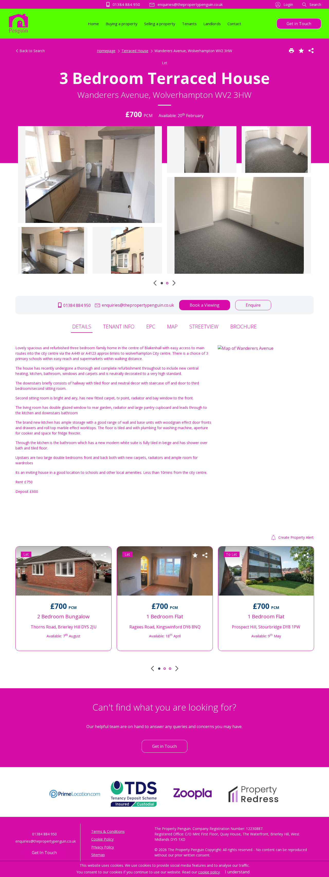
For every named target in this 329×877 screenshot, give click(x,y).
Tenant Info (118, 326)
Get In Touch (44, 852)
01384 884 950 (126, 4)
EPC (150, 326)
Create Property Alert (295, 537)
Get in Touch (299, 23)
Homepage (106, 50)
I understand (237, 872)
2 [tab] (167, 283)
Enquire (253, 305)
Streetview (203, 326)
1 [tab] (162, 283)
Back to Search (32, 50)
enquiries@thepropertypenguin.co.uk (190, 4)
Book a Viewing (205, 305)
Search (314, 4)
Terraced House (135, 50)
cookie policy (209, 872)
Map (172, 326)
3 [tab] (170, 668)
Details (81, 326)
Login (287, 4)
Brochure (243, 326)
